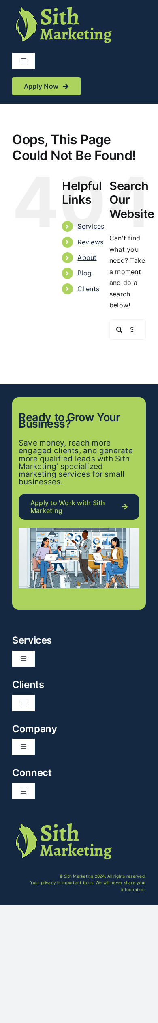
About (86, 257)
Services (90, 226)
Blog (84, 273)
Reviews (90, 242)
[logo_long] (62, 7)
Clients (88, 289)
